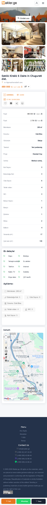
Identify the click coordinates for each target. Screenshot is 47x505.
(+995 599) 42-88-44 (24, 455)
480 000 (11, 86)
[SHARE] (17, 103)
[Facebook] (11, 103)
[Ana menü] (43, 3)
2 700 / (36, 120)
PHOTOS (10, 42)
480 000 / (34, 114)
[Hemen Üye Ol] (37, 3)
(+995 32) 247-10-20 (24, 452)
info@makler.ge (24, 449)
